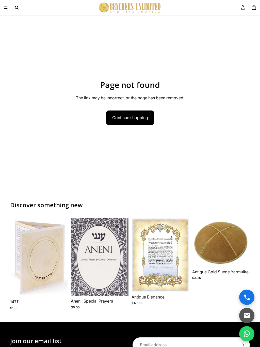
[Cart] (253, 7)
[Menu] (6, 7)
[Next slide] (62, 257)
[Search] (16, 7)
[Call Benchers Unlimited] (246, 297)
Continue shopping (130, 117)
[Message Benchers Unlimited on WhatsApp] (246, 333)
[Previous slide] (15, 257)
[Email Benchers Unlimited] (246, 315)
